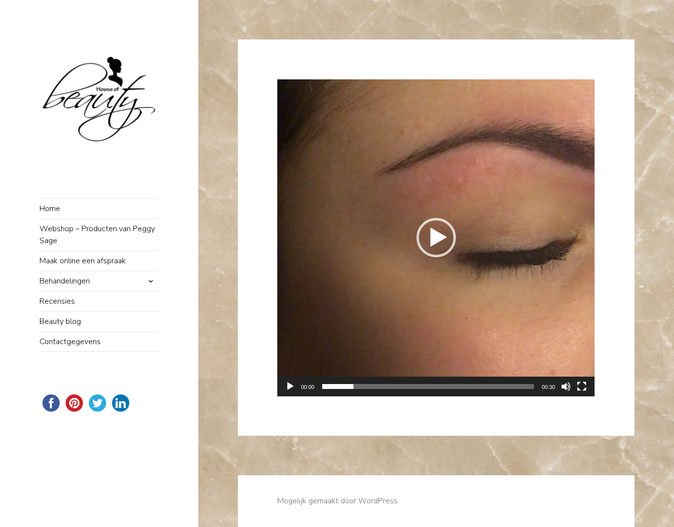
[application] (436, 237)
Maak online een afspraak (82, 260)
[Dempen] (566, 386)
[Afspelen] (290, 386)
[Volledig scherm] (582, 386)
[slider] (428, 386)
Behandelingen (64, 281)
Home (49, 208)
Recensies (57, 301)
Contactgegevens (70, 341)
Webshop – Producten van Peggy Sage (97, 234)
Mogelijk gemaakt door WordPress (337, 500)
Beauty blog (60, 321)
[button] (436, 237)
